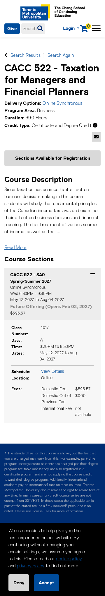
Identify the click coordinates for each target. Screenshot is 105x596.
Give (12, 28)
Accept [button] (46, 582)
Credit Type (16, 125)
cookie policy (69, 559)
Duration (13, 118)
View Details (52, 372)
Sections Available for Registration (52, 158)
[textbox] (33, 28)
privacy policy (30, 566)
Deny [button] (18, 582)
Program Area (19, 110)
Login (69, 28)
